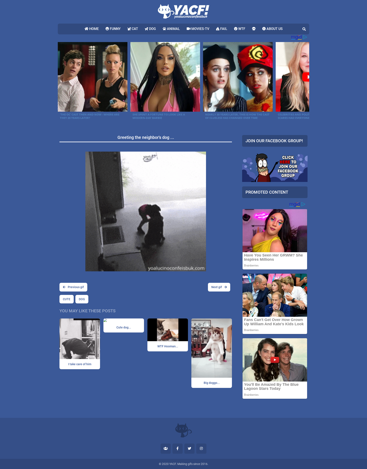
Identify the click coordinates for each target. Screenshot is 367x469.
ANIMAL (173, 29)
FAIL (223, 29)
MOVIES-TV (200, 29)
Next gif (217, 287)
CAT (134, 29)
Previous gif (75, 287)
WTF (241, 29)
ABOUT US (274, 29)
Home (93, 29)
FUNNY (115, 29)
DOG (152, 29)
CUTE (66, 299)
